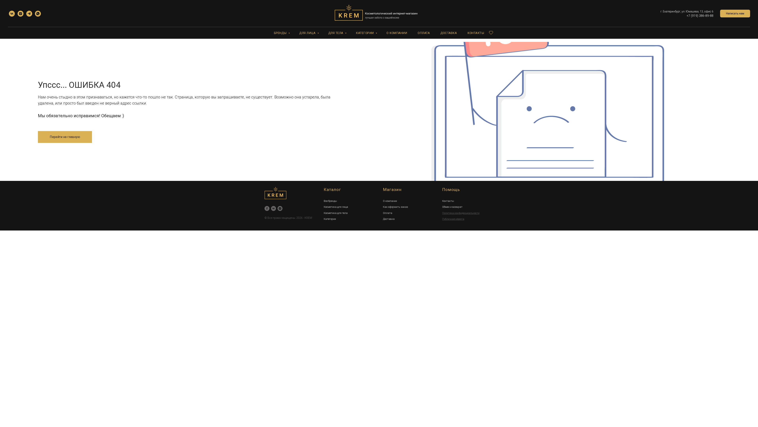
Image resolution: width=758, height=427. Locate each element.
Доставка (448, 33)
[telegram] (29, 14)
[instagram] (20, 14)
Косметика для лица (336, 206)
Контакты (475, 33)
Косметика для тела (336, 213)
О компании (397, 33)
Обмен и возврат (452, 206)
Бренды (281, 33)
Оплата (424, 33)
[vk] (12, 14)
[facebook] (267, 208)
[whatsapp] (38, 14)
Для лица (307, 33)
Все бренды (330, 200)
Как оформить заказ (395, 206)
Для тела (336, 33)
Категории (365, 33)
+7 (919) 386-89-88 (700, 16)
